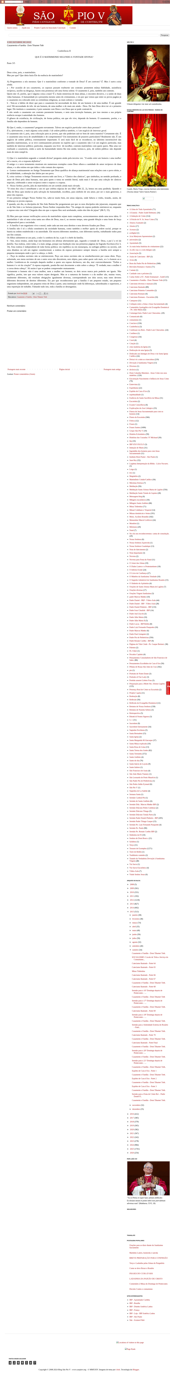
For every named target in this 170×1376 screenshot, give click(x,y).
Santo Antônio (135, 757)
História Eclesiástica (137, 434)
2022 (132, 1137)
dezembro (136, 1109)
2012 (132, 900)
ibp (130, 441)
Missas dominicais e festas (139, 513)
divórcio (132, 370)
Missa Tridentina (135, 506)
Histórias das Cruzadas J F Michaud (143, 437)
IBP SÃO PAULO (136, 444)
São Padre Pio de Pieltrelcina (140, 781)
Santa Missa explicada (138, 744)
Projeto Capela (135, 693)
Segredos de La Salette (138, 791)
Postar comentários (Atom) (24, 374)
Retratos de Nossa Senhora (140, 706)
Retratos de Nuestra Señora (140, 710)
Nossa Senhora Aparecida (139, 543)
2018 (132, 1122)
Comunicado (134, 316)
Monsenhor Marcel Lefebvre (140, 520)
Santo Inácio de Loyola (138, 764)
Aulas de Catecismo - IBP (139, 257)
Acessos (132, 230)
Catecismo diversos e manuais (141, 284)
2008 (132, 884)
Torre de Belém (135, 852)
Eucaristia (133, 401)
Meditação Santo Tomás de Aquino (143, 493)
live (130, 473)
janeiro (135, 915)
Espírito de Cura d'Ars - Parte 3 (144, 1086)
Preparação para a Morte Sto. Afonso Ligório (147, 684)
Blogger (136, 1370)
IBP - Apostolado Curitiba (139, 1300)
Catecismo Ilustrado (137, 287)
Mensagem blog (135, 496)
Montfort (132, 523)
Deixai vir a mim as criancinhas (141, 359)
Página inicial (64, 369)
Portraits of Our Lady (137, 677)
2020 (132, 1129)
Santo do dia (134, 760)
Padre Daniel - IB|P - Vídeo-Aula (142, 600)
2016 (132, 1114)
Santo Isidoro (134, 767)
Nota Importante (135, 553)
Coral (131, 340)
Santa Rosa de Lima (137, 747)
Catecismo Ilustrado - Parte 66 (144, 975)
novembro (136, 1105)
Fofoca (132, 421)
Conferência (134, 327)
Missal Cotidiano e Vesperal (140, 510)
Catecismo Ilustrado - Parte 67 (144, 979)
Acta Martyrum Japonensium (140, 236)
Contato (73, 28)
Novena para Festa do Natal (140, 560)
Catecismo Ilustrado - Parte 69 (144, 1011)
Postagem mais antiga (112, 369)
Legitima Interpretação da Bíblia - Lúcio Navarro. (148, 464)
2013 (132, 904)
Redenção (133, 696)
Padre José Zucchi (136, 614)
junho (134, 934)
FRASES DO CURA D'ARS (141, 1273)
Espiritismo (133, 388)
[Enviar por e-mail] (37, 293)
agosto (135, 942)
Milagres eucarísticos (137, 500)
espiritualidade (135, 395)
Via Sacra (133, 864)
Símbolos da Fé (135, 835)
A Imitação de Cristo (137, 216)
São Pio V (133, 787)
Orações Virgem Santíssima (140, 593)
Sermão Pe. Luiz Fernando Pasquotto (144, 825)
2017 (132, 1118)
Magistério (133, 476)
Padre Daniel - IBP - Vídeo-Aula (142, 604)
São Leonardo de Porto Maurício (142, 777)
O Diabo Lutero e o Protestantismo (143, 566)
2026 (132, 1153)
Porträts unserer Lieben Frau (140, 680)
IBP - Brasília (134, 1303)
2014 (132, 908)
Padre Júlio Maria (136, 617)
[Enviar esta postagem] (33, 293)
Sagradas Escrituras (137, 730)
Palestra (132, 647)
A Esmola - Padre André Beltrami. (142, 213)
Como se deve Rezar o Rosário (141, 1268)
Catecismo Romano (137, 294)
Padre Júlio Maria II (137, 620)
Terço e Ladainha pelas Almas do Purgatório (146, 1263)
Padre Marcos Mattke (137, 631)
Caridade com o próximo (139, 273)
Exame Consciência (137, 405)
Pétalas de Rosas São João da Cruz (143, 667)
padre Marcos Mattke (137, 597)
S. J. (131, 720)
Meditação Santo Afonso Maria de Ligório (146, 490)
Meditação (133, 486)
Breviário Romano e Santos (140, 267)
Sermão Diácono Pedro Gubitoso (142, 808)
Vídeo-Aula (134, 871)
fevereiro (136, 919)
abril (134, 926)
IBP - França (134, 1310)
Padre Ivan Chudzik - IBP (139, 610)
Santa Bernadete (135, 733)
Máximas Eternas (136, 483)
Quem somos (12, 28)
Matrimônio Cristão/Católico (140, 479)
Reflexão (133, 700)
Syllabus (132, 842)
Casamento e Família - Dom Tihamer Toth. (149, 953)
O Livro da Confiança (138, 573)
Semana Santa (135, 794)
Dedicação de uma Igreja (139, 350)
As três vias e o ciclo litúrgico (141, 250)
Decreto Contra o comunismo (141, 1289)
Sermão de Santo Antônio (139, 801)
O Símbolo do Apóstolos (139, 583)
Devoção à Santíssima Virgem (141, 363)
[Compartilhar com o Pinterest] (47, 293)
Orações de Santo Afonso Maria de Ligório (146, 587)
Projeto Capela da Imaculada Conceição (49, 28)
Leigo (131, 469)
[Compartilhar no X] (42, 293)
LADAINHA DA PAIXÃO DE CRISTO (146, 1279)
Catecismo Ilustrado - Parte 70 (144, 1035)
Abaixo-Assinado (136, 223)
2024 (132, 1145)
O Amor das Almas (136, 563)
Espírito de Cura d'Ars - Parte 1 (144, 1071)
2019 (132, 1125)
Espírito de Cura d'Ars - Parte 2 (144, 1078)
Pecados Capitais (136, 654)
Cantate (132, 270)
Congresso (133, 337)
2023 (132, 1141)
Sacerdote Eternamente (138, 727)
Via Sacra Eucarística (137, 868)
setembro (136, 946)
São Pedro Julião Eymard (139, 784)
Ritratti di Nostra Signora (139, 716)
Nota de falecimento (137, 549)
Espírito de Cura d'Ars (138, 391)
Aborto (132, 226)
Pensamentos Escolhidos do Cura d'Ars (144, 663)
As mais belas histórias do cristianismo (144, 246)
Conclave (133, 323)
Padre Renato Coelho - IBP (140, 641)
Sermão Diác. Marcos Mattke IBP (142, 804)
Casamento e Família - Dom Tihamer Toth (32, 297)
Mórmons (133, 527)
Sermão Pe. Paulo (136, 828)
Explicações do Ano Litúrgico (141, 408)
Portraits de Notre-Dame (139, 674)
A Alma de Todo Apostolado (140, 209)
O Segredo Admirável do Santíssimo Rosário (147, 580)
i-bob (118, 1370)
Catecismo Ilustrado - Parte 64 (144, 963)
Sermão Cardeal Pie (137, 798)
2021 (132, 1133)
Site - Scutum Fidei (136, 1320)
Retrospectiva (134, 713)
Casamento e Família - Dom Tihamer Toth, (149, 1067)
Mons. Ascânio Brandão (138, 517)
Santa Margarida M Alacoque (141, 740)
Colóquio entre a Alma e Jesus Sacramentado (147, 304)
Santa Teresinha (135, 754)
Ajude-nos (26, 28)
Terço (131, 845)
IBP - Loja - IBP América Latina (142, 1313)
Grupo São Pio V (136, 431)
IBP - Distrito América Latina (140, 1306)
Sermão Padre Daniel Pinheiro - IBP (143, 818)
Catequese (133, 301)
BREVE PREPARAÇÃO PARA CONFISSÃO (148, 1258)
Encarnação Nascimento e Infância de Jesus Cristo (149, 379)
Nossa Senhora (135, 539)
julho (134, 938)
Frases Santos (134, 427)
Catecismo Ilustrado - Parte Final (145, 1043)
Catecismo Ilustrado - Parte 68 (144, 987)
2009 (132, 888)
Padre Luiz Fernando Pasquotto (141, 627)
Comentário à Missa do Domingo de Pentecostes (148, 1284)
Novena (132, 556)
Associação (133, 253)
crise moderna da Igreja (138, 347)
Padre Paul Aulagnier (137, 634)
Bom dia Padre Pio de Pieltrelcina (142, 263)
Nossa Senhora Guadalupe (139, 546)
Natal (131, 530)
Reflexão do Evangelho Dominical (143, 703)
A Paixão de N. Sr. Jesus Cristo (141, 219)
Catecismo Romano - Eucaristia (141, 297)
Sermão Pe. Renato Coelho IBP (141, 831)
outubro (135, 950)
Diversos (132, 366)
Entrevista (133, 384)
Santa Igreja (134, 737)
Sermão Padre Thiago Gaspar (141, 821)
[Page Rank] (130, 1349)
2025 (132, 1149)
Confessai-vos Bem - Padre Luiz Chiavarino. (147, 330)
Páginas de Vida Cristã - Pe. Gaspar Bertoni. (146, 644)
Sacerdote (133, 723)
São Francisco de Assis (138, 771)
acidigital (133, 233)
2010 (132, 892)
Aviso (131, 260)
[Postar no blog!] (40, 293)
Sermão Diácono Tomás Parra (141, 815)
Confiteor (133, 333)
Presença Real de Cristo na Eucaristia (144, 689)
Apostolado (134, 243)
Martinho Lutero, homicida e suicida (143, 1253)
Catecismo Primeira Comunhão (141, 290)
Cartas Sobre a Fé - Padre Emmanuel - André (147, 277)
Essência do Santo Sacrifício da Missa (144, 398)
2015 (132, 912)
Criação (132, 343)
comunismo (134, 320)
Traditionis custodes (137, 855)
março (135, 923)
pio (130, 670)
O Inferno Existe (135, 570)
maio (134, 930)
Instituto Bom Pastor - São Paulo (142, 457)
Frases (131, 424)
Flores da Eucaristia (137, 417)
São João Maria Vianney (139, 774)
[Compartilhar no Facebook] (45, 293)
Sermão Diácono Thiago (139, 811)
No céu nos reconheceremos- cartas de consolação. (149, 534)
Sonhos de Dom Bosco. (138, 838)
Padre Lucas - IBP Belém (139, 624)
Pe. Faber (133, 651)
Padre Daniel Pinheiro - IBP (140, 607)
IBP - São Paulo (135, 1317)
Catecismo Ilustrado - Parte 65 (144, 967)
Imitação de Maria (136, 448)
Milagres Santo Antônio (138, 503)
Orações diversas (136, 590)
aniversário (133, 240)
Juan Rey (133, 460)
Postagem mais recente (16, 369)
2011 (132, 896)
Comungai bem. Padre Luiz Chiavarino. (145, 313)
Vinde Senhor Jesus (137, 874)
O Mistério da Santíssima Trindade (143, 576)
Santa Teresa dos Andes (138, 750)
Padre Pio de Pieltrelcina (139, 637)
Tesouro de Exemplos (137, 848)
